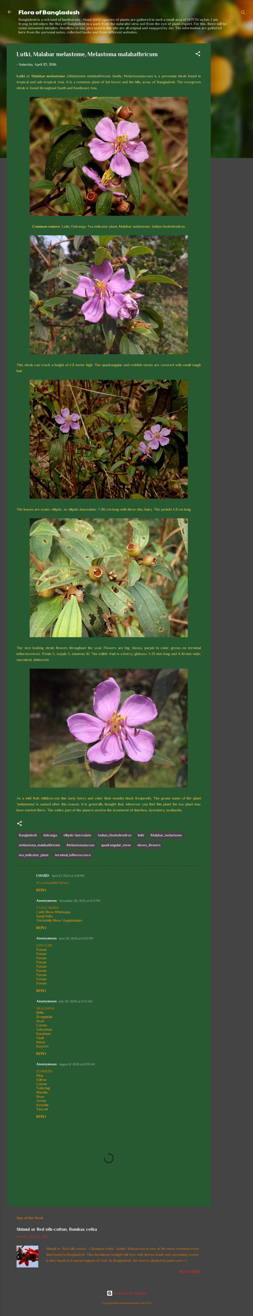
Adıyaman (44, 1029)
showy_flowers (149, 845)
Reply (41, 890)
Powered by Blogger (130, 1293)
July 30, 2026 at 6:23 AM (75, 1001)
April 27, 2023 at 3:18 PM (67, 875)
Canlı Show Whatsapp (53, 912)
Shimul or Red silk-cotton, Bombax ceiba (57, 1229)
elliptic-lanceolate (77, 835)
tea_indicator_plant (33, 855)
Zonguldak (44, 1016)
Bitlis (40, 1012)
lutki (141, 835)
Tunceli (42, 1109)
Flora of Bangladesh (49, 12)
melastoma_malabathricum (39, 845)
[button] (198, 54)
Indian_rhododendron (114, 835)
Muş (39, 1075)
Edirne (41, 1079)
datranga (50, 835)
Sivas (40, 1021)
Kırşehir (42, 1105)
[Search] (243, 13)
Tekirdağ (43, 1088)
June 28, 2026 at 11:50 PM (76, 938)
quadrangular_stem (116, 845)
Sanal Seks (44, 916)
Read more (190, 1271)
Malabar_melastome (166, 835)
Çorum (41, 1025)
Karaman (43, 1033)
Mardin (42, 1092)
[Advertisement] (230, 117)
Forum (41, 949)
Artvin (41, 1100)
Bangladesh (28, 835)
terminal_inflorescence (73, 855)
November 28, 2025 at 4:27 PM (79, 901)
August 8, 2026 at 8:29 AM (76, 1064)
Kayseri (42, 1046)
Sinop (40, 1042)
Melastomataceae (80, 845)
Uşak (40, 1038)
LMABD (42, 875)
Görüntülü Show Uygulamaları (59, 920)
